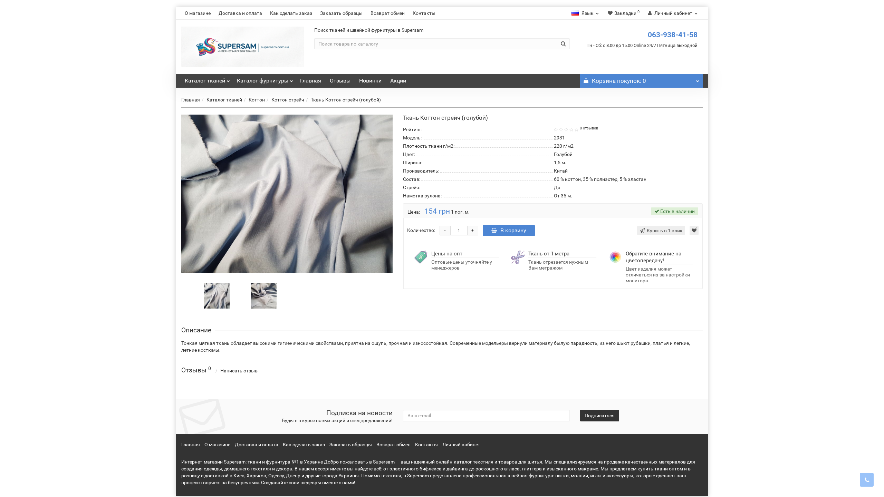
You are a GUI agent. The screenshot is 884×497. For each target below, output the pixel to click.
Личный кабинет (461, 444)
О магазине (198, 13)
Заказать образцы (341, 13)
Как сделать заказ (291, 13)
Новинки (370, 80)
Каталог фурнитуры (262, 80)
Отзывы (340, 80)
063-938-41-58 (673, 35)
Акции (398, 80)
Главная (310, 80)
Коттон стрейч (287, 100)
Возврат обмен (388, 13)
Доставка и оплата (240, 13)
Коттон (257, 100)
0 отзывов (589, 128)
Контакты (424, 13)
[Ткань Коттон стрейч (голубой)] (287, 194)
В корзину (513, 230)
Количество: (421, 230)
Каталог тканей (205, 80)
